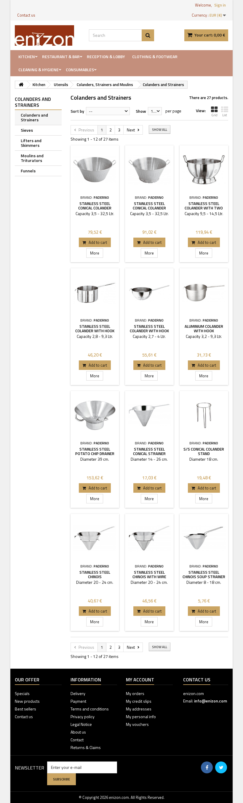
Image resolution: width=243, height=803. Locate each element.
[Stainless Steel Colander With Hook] (94, 292)
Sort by (77, 111)
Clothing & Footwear (155, 56)
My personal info (141, 716)
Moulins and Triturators (32, 157)
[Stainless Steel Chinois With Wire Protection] (149, 538)
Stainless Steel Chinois (94, 574)
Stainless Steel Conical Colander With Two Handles (95, 208)
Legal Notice (81, 724)
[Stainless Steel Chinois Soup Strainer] (204, 538)
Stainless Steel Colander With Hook (94, 328)
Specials (22, 693)
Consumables (80, 69)
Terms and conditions (90, 709)
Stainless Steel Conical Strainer (149, 451)
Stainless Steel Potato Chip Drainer (94, 451)
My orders (135, 693)
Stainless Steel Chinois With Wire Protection (149, 576)
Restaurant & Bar (61, 56)
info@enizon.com (210, 701)
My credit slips (138, 701)
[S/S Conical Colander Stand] (204, 415)
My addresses (138, 709)
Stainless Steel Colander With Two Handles (204, 208)
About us (78, 732)
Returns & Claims (86, 747)
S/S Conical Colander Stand (203, 451)
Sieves (27, 130)
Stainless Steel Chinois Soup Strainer (204, 574)
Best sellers (25, 709)
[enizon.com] (47, 35)
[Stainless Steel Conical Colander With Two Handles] (94, 169)
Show (141, 111)
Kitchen (26, 56)
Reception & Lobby (106, 56)
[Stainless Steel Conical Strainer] (149, 415)
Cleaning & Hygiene (38, 69)
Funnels (28, 171)
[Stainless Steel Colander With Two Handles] (204, 169)
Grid (214, 115)
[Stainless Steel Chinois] (94, 538)
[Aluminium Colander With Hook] (204, 292)
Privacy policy (83, 716)
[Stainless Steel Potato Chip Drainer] (94, 415)
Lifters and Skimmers (31, 142)
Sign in (220, 5)
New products (27, 701)
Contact (77, 740)
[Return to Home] (21, 84)
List (224, 115)
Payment (78, 701)
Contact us (26, 15)
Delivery (78, 693)
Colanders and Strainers (34, 117)
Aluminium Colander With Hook (204, 328)
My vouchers (137, 724)
